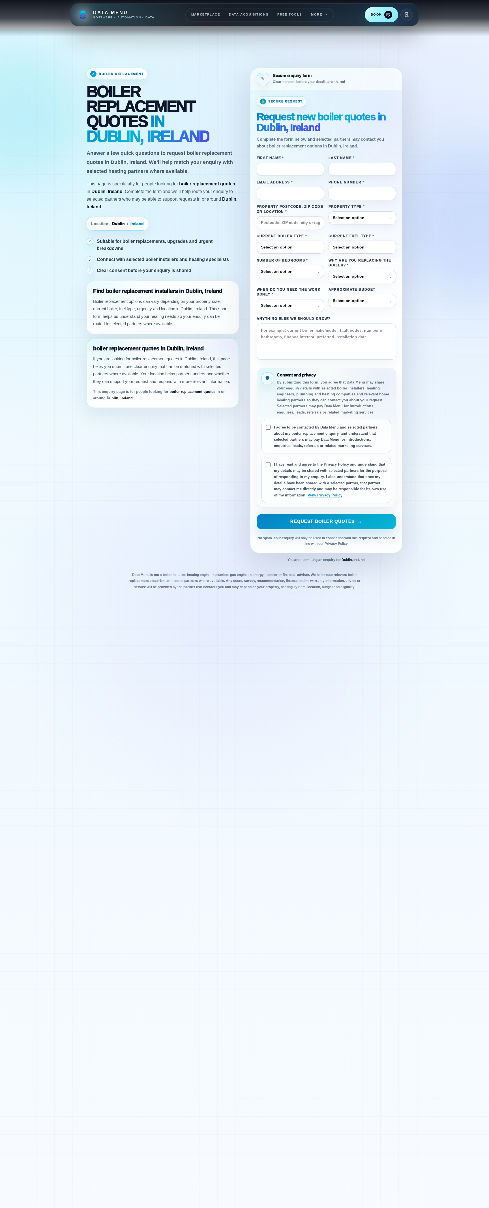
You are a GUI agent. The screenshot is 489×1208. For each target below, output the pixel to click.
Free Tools (289, 14)
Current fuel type (351, 236)
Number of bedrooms (282, 260)
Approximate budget (352, 289)
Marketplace (205, 14)
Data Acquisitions (248, 14)
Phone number (346, 182)
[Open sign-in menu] (406, 14)
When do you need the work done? (289, 292)
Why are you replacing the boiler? (360, 263)
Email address (275, 182)
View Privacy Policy (325, 495)
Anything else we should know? (294, 318)
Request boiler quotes (326, 521)
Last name (342, 158)
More (316, 14)
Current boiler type (282, 236)
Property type (347, 206)
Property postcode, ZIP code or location (290, 209)
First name (270, 158)
